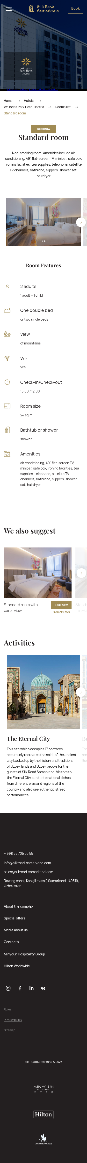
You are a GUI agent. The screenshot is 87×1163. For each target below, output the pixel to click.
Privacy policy (13, 1020)
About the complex (18, 906)
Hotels (29, 101)
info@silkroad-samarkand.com (27, 863)
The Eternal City (28, 738)
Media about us (16, 930)
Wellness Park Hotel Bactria (24, 107)
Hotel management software (32, 88)
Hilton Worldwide (17, 966)
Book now (43, 129)
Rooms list (63, 107)
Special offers (14, 918)
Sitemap (9, 1030)
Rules (7, 1009)
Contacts (11, 941)
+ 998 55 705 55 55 (18, 853)
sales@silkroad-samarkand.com (28, 871)
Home (8, 101)
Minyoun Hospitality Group (24, 954)
